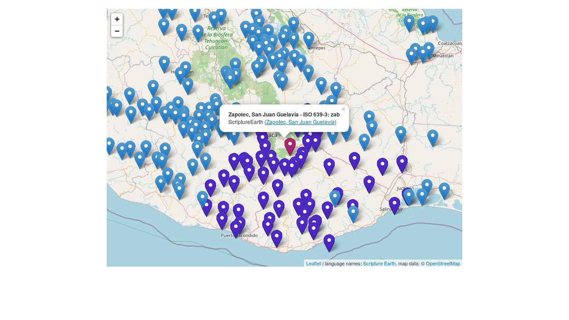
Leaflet (313, 263)
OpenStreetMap (443, 263)
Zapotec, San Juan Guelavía (300, 121)
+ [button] (117, 19)
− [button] (117, 31)
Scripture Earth (379, 263)
